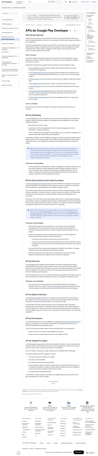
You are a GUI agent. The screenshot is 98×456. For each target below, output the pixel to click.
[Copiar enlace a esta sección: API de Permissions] (43, 319)
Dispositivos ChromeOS (50, 428)
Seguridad (25, 427)
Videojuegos (38, 421)
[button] (9, 20)
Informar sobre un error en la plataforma (90, 421)
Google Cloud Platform (66, 443)
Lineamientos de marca (40, 448)
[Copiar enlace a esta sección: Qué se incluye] (37, 55)
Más (29, 2)
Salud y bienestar (39, 427)
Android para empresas (25, 424)
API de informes (34, 79)
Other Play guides (19, 7)
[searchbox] (10, 13)
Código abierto (26, 429)
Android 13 (62, 431)
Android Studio (85, 2)
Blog (23, 434)
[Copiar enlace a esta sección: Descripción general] (44, 35)
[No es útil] (79, 25)
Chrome (49, 443)
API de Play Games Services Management (41, 91)
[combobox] (55, 1)
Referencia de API (77, 430)
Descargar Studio (77, 432)
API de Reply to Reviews (37, 83)
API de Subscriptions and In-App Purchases (42, 72)
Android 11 (62, 435)
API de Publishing (35, 68)
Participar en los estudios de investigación (89, 433)
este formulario (73, 288)
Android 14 (63, 428)
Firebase (56, 443)
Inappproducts (72, 212)
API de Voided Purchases (37, 97)
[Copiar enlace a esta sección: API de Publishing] (42, 115)
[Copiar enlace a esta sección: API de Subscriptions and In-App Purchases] (65, 180)
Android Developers (30, 25)
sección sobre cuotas (59, 286)
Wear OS (50, 425)
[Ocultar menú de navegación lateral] (18, 453)
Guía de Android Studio (76, 423)
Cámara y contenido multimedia (40, 430)
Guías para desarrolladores (76, 427)
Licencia (31, 448)
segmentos (66, 128)
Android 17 (63, 421)
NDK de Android (77, 434)
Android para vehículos (51, 431)
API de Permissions (35, 86)
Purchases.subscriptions (36, 213)
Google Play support (90, 429)
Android (24, 421)
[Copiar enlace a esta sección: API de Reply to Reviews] (48, 295)
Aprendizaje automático (38, 424)
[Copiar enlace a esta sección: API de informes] (41, 261)
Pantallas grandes (52, 422)
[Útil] (77, 25)
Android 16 (63, 423)
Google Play (19, 2)
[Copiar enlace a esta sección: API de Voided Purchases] (48, 341)
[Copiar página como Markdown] (75, 30)
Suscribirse (78, 452)
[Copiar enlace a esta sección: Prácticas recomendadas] (45, 163)
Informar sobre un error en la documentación (89, 426)
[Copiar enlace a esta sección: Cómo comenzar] (39, 104)
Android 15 (63, 426)
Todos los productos (80, 443)
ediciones (54, 137)
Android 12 (63, 433)
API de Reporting (32, 264)
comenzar (28, 109)
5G (36, 435)
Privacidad (37, 433)
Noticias (24, 432)
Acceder (94, 2)
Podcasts (24, 437)
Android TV (50, 434)
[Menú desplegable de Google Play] (24, 2)
